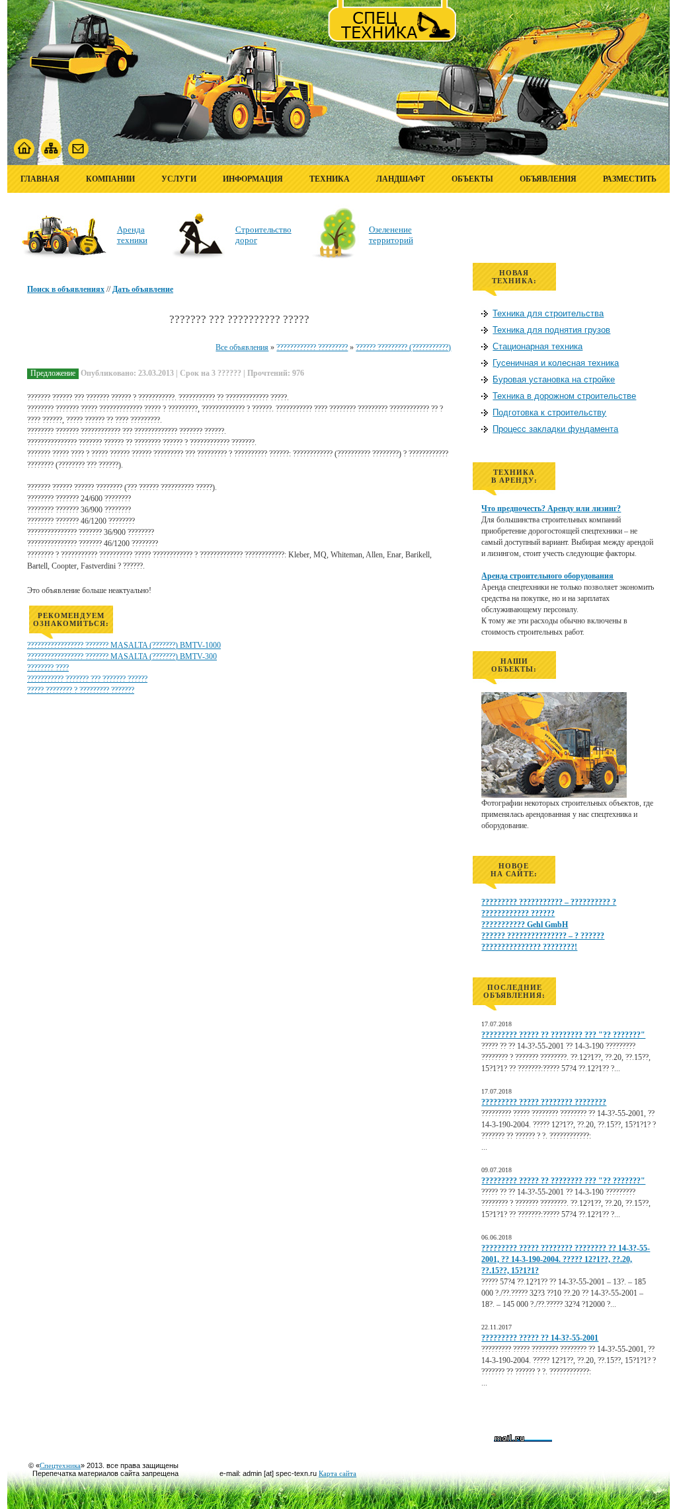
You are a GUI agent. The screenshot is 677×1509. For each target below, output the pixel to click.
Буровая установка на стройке (554, 379)
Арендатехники (132, 235)
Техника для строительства (548, 313)
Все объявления (242, 347)
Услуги (178, 179)
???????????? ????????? (312, 347)
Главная (40, 179)
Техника (329, 179)
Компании (110, 179)
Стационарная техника (537, 346)
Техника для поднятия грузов (551, 330)
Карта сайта (337, 1473)
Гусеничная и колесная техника (556, 363)
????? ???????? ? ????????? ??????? (80, 690)
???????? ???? (48, 667)
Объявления (548, 179)
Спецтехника (60, 1465)
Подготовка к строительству (549, 412)
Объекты (472, 179)
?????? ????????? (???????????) (403, 347)
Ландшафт (400, 179)
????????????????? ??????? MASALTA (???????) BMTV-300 (122, 656)
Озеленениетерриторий (391, 235)
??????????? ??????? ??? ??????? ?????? (87, 679)
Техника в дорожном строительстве (564, 396)
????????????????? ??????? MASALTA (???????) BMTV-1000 (124, 645)
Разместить (630, 179)
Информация (253, 179)
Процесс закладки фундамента (555, 429)
